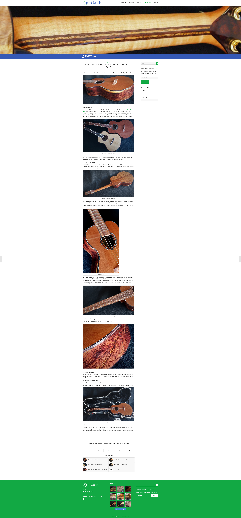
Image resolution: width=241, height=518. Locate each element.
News (108, 62)
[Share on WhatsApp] (109, 450)
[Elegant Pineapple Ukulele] (240, 259)
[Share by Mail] (129, 450)
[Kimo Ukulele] (92, 3)
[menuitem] (122, 3)
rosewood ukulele (124, 443)
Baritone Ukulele (95, 443)
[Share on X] (98, 450)
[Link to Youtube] (83, 499)
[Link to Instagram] (87, 499)
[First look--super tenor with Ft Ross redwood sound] (128, 504)
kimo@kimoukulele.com (88, 491)
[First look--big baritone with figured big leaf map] (120, 489)
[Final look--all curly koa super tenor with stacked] (113, 504)
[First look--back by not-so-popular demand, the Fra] (113, 496)
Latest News (89, 56)
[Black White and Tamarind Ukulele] (1, 259)
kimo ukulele (116, 443)
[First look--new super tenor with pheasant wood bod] (128, 496)
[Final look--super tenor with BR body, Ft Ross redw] (128, 489)
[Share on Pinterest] (119, 450)
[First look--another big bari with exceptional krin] (120, 496)
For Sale (143, 90)
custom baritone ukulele (106, 443)
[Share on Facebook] (88, 450)
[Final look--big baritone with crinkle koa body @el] (120, 504)
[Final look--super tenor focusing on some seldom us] (113, 489)
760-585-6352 (86, 489)
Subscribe (145, 82)
